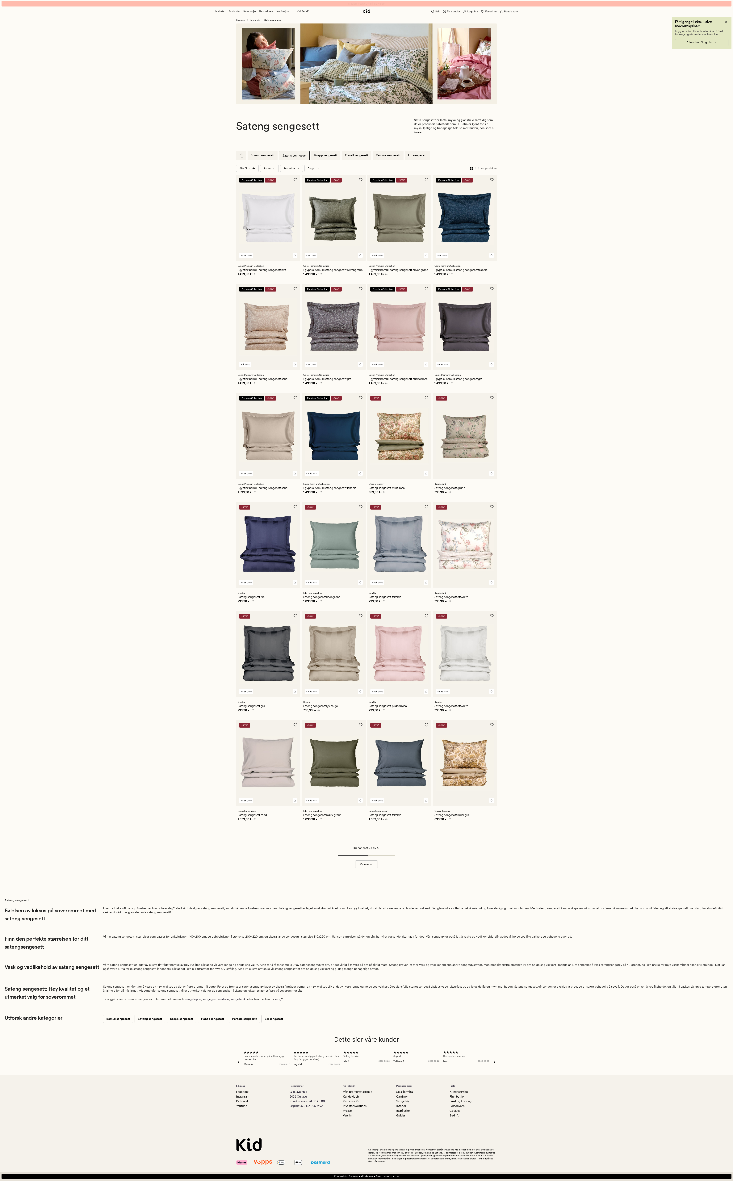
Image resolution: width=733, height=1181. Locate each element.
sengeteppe (193, 999)
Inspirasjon (282, 11)
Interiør (401, 1106)
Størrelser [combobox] (289, 168)
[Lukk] (726, 22)
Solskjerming (404, 1092)
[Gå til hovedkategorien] (241, 155)
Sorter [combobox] (267, 168)
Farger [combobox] (312, 168)
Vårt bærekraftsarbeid (357, 1092)
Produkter (234, 11)
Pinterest (242, 1101)
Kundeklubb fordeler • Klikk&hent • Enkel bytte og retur (366, 1176)
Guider (400, 1115)
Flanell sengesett (356, 155)
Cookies (455, 1110)
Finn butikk (457, 1096)
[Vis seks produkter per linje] (477, 168)
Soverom (240, 20)
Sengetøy (255, 20)
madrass (223, 999)
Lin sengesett (417, 155)
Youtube (241, 1106)
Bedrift (454, 1115)
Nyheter (220, 11)
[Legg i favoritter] (295, 180)
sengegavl (209, 999)
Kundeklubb (351, 1096)
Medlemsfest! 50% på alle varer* (366, 3)
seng (278, 999)
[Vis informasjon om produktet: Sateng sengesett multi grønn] (368, 70)
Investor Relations (354, 1106)
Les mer (418, 132)
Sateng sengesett (294, 155)
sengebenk (238, 999)
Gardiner (402, 1096)
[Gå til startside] (366, 11)
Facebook (242, 1092)
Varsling (348, 1115)
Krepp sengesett (325, 155)
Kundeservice (459, 1092)
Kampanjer (249, 11)
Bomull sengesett (262, 155)
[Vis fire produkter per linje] (471, 168)
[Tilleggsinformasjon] (254, 274)
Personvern (457, 1106)
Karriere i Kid (351, 1101)
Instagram (242, 1096)
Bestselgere (266, 11)
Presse (347, 1110)
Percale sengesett (388, 155)
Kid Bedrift (303, 11)
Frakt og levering (460, 1101)
